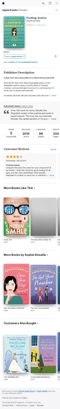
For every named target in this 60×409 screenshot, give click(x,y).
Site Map (40, 405)
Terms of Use (21, 405)
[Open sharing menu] (55, 56)
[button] (43, 3)
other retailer (42, 391)
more (54, 95)
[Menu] (56, 3)
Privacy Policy (8, 405)
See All (53, 149)
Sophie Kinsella (33, 21)
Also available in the (20, 62)
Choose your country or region (14, 398)
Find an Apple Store (26, 391)
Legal (32, 405)
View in (13, 56)
